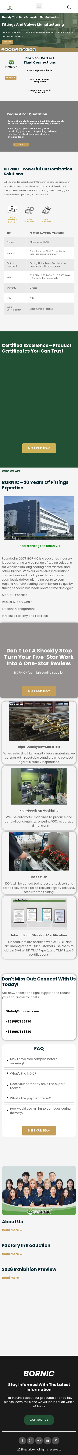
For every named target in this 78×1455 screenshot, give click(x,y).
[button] (39, 6)
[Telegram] (55, 1440)
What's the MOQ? (23, 1074)
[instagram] (30, 1440)
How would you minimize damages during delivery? (40, 1111)
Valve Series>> (29, 220)
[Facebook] (22, 1440)
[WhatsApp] (39, 1440)
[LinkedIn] (47, 1440)
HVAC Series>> (46, 220)
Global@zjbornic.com (22, 1011)
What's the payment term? (30, 1098)
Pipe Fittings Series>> (12, 219)
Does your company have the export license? (37, 1086)
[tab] (39, 1061)
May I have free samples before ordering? (33, 1061)
